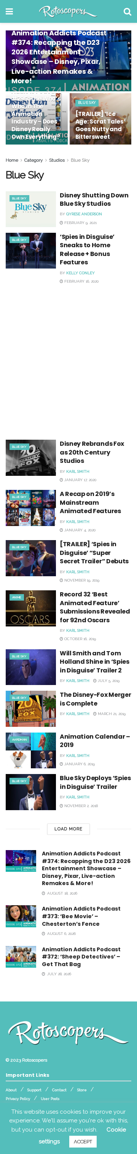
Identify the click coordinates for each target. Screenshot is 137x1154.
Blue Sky (87, 103)
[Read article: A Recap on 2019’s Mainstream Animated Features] (31, 508)
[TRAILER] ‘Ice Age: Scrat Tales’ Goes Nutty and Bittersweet (100, 125)
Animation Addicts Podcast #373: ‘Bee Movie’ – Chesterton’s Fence (81, 916)
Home (12, 160)
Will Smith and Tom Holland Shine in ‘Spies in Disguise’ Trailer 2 (94, 662)
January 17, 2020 (79, 480)
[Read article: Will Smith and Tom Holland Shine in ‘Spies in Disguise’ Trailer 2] (31, 667)
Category (33, 160)
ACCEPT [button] (83, 1141)
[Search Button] (127, 11)
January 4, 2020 (79, 530)
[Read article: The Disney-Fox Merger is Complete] (31, 708)
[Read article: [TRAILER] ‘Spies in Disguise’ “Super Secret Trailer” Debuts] (31, 558)
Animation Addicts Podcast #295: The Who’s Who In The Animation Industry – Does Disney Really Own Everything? (36, 110)
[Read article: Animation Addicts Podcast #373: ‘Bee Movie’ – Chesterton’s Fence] (21, 916)
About (11, 1090)
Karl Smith (77, 471)
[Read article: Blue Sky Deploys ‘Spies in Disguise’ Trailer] (31, 792)
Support (34, 1090)
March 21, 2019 (111, 714)
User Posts (50, 1099)
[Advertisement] (68, 359)
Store (82, 1090)
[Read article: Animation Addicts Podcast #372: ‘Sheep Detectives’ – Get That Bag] (21, 957)
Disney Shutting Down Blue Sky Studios (94, 199)
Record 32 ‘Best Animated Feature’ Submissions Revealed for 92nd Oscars (95, 607)
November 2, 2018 (80, 806)
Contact (59, 1090)
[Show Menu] (9, 11)
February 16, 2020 (81, 281)
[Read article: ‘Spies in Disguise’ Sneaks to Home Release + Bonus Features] (31, 251)
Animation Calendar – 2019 (95, 740)
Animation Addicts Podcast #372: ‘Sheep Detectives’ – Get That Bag (81, 957)
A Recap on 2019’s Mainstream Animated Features (90, 502)
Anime (16, 597)
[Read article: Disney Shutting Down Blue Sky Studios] (31, 209)
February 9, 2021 (80, 223)
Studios (57, 160)
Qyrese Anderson (84, 214)
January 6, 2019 (79, 764)
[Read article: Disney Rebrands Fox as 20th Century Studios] (31, 457)
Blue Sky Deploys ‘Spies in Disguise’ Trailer (95, 782)
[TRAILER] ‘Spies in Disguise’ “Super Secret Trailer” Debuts (94, 553)
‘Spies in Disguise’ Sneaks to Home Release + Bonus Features (87, 249)
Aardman (19, 739)
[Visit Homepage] (68, 11)
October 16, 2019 (79, 639)
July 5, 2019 (108, 681)
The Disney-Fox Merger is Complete (95, 698)
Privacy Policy (18, 1099)
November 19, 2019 (81, 580)
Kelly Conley (80, 273)
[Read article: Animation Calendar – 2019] (31, 750)
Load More (68, 829)
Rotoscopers (34, 1060)
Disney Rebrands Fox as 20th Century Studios (92, 452)
